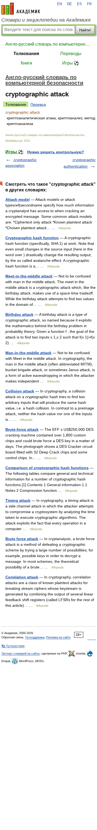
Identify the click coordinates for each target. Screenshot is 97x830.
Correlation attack (21, 577)
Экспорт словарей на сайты (20, 653)
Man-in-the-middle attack (28, 353)
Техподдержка (34, 637)
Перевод (38, 104)
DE (69, 4)
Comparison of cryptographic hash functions (47, 468)
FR (89, 4)
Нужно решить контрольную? (55, 152)
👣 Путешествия (13, 646)
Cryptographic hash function (32, 238)
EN (59, 4)
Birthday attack (19, 314)
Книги (26, 63)
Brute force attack (21, 539)
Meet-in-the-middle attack (29, 276)
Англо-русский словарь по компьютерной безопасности (48, 44)
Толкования (26, 53)
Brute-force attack (22, 429)
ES (79, 4)
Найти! (85, 30)
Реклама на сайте (58, 637)
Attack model (17, 199)
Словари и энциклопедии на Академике (46, 20)
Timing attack (17, 500)
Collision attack (19, 391)
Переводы (70, 53)
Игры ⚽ (70, 63)
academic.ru (20, 9)
